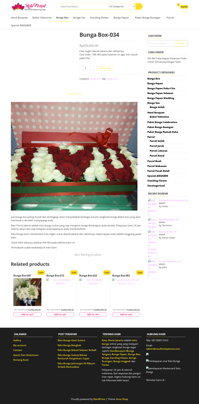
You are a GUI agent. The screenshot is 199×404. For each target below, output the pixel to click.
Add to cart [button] (27, 314)
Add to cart (105, 68)
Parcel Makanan (157, 166)
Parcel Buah (154, 161)
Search (181, 43)
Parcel (170, 17)
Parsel (105, 364)
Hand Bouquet (19, 17)
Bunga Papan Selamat (160, 93)
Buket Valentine (42, 17)
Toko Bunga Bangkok (69, 345)
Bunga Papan (121, 17)
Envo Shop (122, 399)
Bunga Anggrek (122, 361)
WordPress (99, 399)
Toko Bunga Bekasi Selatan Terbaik (77, 350)
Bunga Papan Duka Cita (161, 88)
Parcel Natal (157, 155)
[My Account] (171, 6)
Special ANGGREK (21, 25)
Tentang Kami (21, 359)
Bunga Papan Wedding (160, 98)
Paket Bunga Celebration (162, 122)
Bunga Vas (79, 17)
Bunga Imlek (157, 107)
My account (19, 345)
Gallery (17, 340)
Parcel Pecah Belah (158, 170)
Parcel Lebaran (158, 150)
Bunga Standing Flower (115, 357)
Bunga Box (62, 17)
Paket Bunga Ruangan (147, 17)
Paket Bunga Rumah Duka (162, 131)
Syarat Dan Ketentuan (26, 355)
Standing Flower (99, 17)
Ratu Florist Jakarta (112, 340)
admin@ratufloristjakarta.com (163, 348)
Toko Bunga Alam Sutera (71, 340)
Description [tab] (74, 93)
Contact (17, 350)
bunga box (112, 78)
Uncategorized (156, 185)
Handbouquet (117, 350)
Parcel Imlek (157, 140)
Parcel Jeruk (157, 145)
